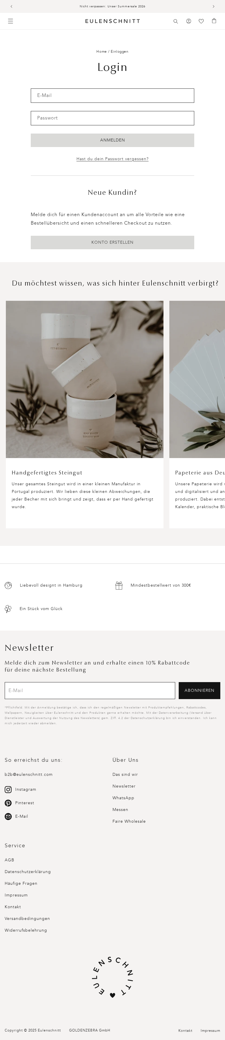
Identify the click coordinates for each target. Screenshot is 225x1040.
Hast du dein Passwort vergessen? (112, 158)
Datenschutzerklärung (28, 871)
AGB (9, 860)
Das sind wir (125, 774)
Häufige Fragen (21, 883)
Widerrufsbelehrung (26, 930)
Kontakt (13, 906)
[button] (175, 21)
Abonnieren (199, 690)
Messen (120, 809)
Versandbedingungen (27, 918)
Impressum (16, 895)
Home (101, 51)
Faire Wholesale (129, 821)
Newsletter (124, 786)
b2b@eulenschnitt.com (29, 774)
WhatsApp (123, 797)
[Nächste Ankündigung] (213, 6)
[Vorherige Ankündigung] (11, 6)
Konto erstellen (112, 242)
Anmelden (112, 140)
